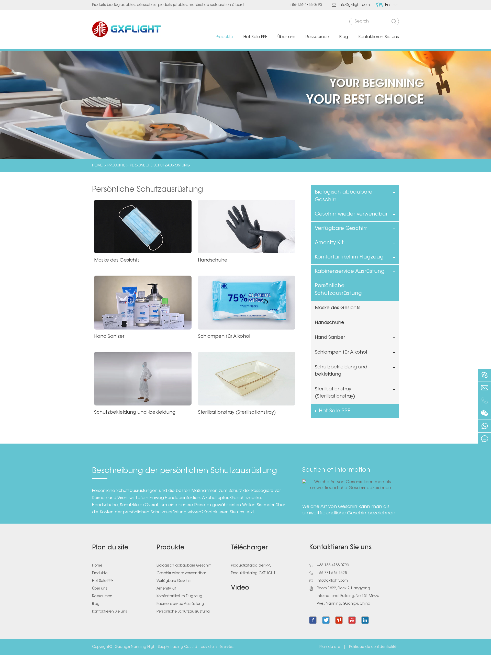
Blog (343, 37)
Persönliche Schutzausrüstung (160, 165)
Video (240, 588)
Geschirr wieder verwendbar (351, 214)
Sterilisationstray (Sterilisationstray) (237, 412)
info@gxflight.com (351, 5)
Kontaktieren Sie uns (378, 37)
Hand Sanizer (109, 336)
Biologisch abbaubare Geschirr (343, 196)
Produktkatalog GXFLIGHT (253, 573)
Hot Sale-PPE (255, 37)
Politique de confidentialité (372, 647)
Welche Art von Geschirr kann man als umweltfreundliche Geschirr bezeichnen (348, 510)
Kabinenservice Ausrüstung (350, 271)
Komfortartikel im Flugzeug (349, 257)
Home (97, 165)
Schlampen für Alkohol (224, 336)
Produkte (224, 37)
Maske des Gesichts (117, 260)
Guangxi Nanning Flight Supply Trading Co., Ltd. (156, 647)
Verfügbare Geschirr (341, 228)
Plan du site (110, 548)
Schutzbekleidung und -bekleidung (134, 412)
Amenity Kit (329, 242)
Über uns (286, 37)
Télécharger (249, 548)
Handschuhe (212, 260)
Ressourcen (317, 37)
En (387, 5)
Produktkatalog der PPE (251, 566)
